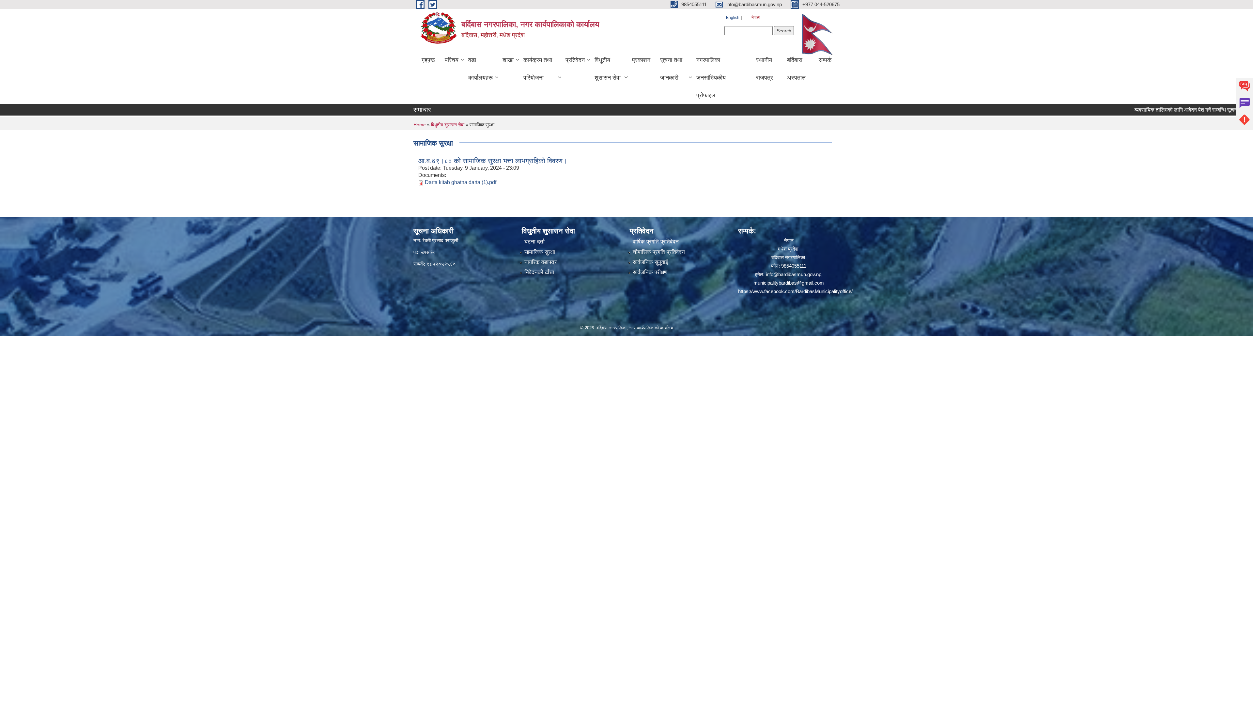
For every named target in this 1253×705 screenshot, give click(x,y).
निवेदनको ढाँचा (539, 272)
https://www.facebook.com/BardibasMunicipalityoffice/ (795, 291)
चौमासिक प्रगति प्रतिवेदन (659, 252)
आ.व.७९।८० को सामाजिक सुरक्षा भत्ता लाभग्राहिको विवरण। (492, 160)
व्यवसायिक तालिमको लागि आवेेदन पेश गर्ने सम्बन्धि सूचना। (1160, 110)
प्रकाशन (641, 60)
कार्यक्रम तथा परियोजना (537, 69)
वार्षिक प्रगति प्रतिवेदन (656, 242)
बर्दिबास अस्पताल (796, 69)
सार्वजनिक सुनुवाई (650, 262)
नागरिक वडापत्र (540, 262)
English (732, 17)
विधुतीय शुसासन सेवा (608, 69)
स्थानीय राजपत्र (764, 69)
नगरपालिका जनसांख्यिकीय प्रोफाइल (711, 78)
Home (419, 124)
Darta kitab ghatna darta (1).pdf (460, 182)
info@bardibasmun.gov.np (793, 274)
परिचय (451, 60)
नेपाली (755, 17)
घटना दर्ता (534, 242)
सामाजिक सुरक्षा (539, 252)
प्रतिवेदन (575, 60)
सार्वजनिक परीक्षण (650, 272)
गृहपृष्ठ (428, 60)
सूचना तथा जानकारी (671, 69)
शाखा (508, 60)
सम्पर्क (825, 60)
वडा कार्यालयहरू (480, 69)
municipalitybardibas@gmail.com (788, 283)
